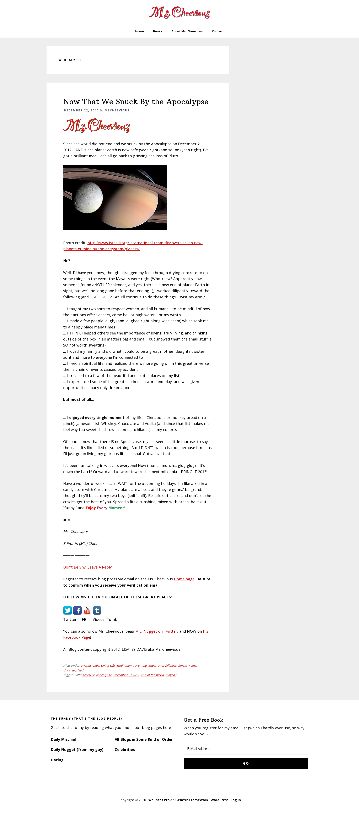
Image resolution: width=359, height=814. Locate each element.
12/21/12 (88, 675)
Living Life (108, 666)
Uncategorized (73, 670)
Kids (96, 666)
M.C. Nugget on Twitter (156, 631)
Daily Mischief (64, 739)
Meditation (124, 666)
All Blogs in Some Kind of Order (144, 739)
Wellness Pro (159, 800)
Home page (184, 578)
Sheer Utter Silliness (162, 666)
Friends (86, 666)
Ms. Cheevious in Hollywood (179, 12)
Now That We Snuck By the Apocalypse (135, 101)
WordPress (219, 800)
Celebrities (125, 749)
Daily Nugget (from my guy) (77, 749)
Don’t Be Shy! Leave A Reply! (88, 567)
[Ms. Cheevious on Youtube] (87, 613)
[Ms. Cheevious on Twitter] (67, 613)
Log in (236, 800)
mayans (171, 675)
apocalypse (104, 675)
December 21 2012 (126, 675)
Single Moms (187, 666)
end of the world (152, 675)
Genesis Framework (191, 800)
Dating (57, 759)
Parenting (140, 666)
